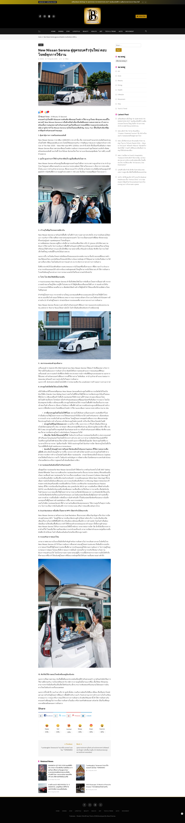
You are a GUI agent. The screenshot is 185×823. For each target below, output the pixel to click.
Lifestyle (76, 31)
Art (101, 31)
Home (53, 31)
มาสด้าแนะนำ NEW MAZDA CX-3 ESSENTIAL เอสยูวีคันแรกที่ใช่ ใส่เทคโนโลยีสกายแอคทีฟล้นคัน (59, 787)
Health (94, 31)
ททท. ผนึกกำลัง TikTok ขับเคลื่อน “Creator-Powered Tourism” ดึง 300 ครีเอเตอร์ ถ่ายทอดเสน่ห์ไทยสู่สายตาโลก (132, 133)
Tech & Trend (110, 31)
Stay (68, 31)
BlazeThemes (111, 816)
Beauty (85, 31)
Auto (121, 31)
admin (42, 59)
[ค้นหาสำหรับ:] (128, 46)
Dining (60, 31)
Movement (130, 31)
